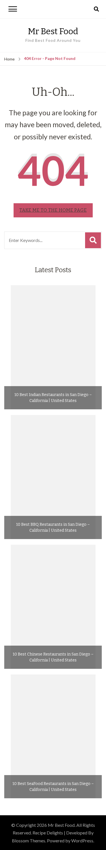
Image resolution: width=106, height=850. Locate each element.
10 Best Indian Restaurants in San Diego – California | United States (53, 397)
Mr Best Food (53, 31)
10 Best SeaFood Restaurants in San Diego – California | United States (53, 786)
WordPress (82, 840)
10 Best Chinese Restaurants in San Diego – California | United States (53, 657)
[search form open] (96, 9)
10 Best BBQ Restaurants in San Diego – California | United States (53, 527)
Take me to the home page (53, 210)
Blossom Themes (28, 840)
